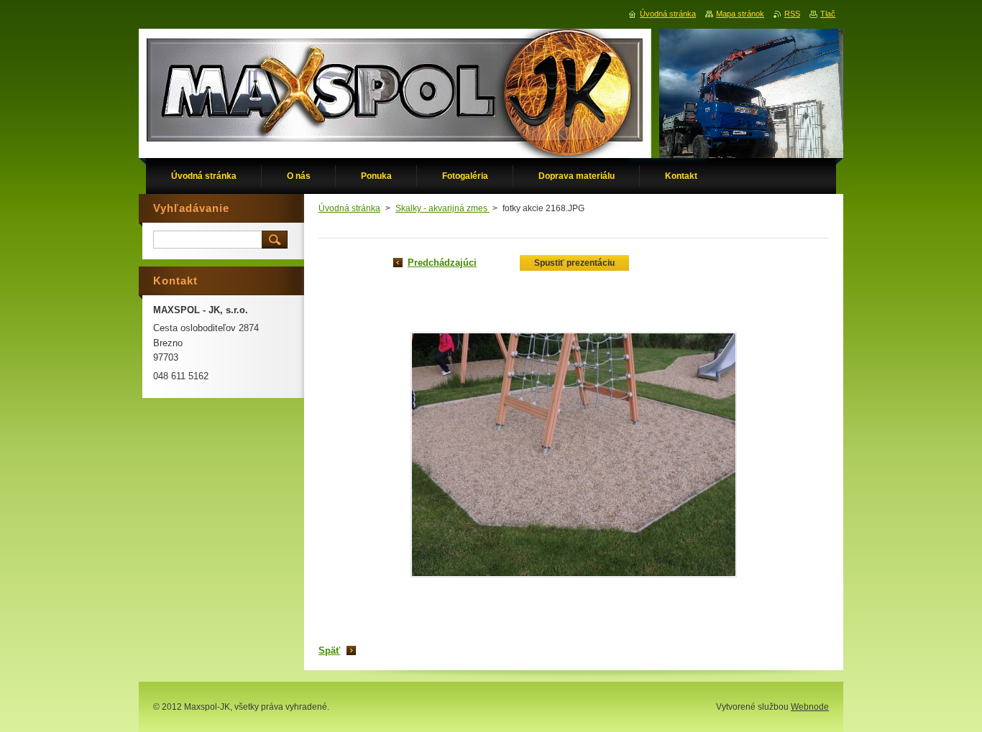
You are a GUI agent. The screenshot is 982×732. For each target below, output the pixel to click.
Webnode (810, 707)
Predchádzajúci (442, 262)
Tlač (827, 13)
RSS (792, 13)
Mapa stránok (740, 13)
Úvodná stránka (349, 208)
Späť (329, 650)
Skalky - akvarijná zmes (442, 208)
